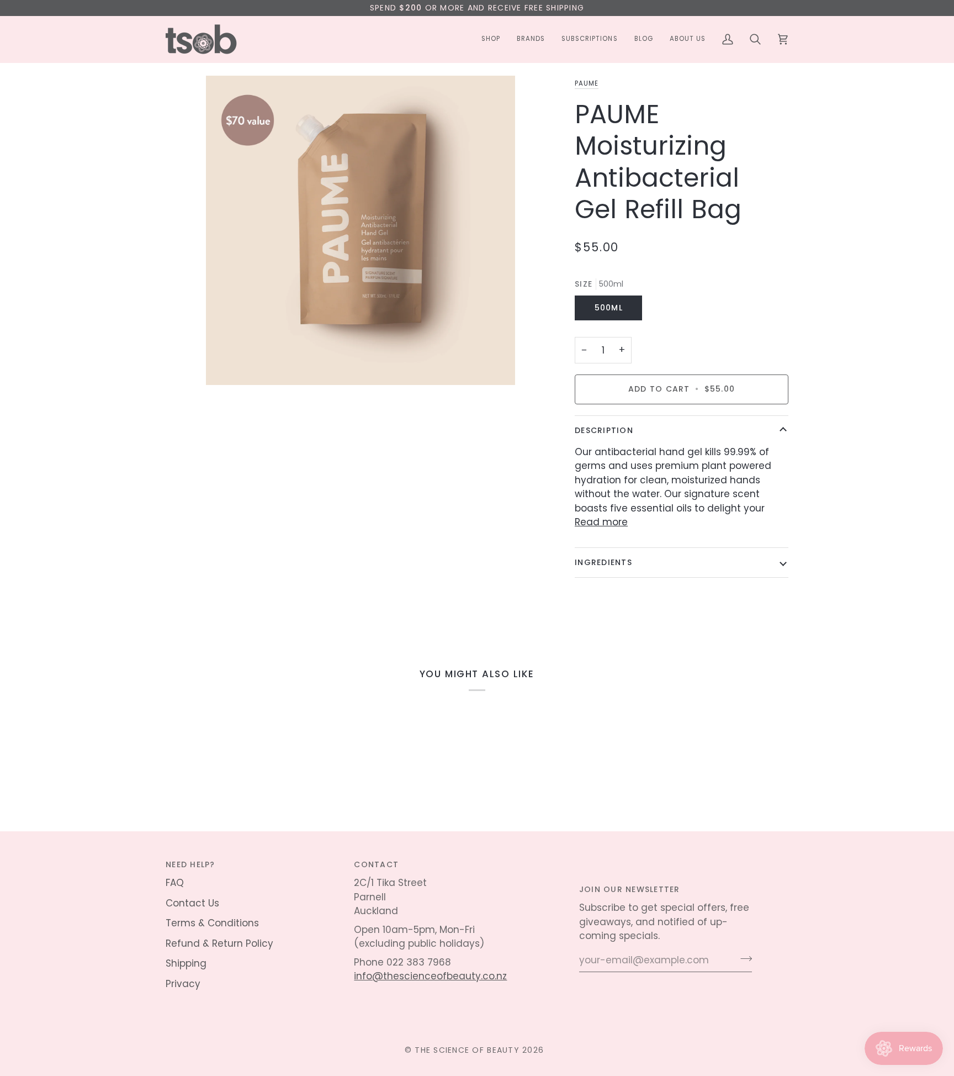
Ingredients (603, 562)
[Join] (743, 959)
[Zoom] (360, 270)
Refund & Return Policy (219, 943)
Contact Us (192, 903)
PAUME (586, 83)
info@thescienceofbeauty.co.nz (430, 976)
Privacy (183, 983)
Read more (601, 522)
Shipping (186, 963)
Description (604, 430)
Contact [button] (376, 864)
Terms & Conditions (212, 923)
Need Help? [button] (190, 864)
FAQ (175, 882)
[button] (490, 39)
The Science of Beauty (467, 1050)
